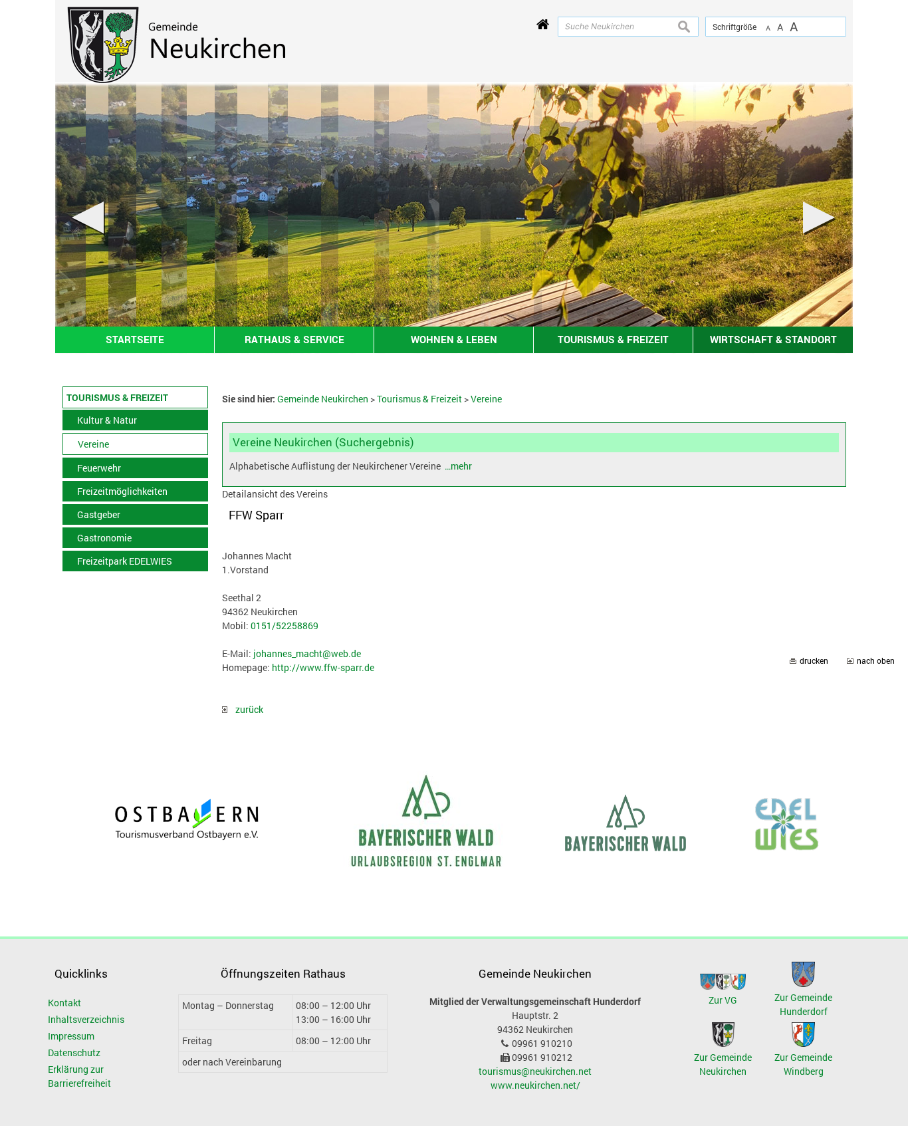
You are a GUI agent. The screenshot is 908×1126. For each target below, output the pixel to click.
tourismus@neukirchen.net (535, 1071)
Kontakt (64, 1002)
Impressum (71, 1036)
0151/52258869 (284, 625)
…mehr (458, 466)
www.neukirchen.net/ (535, 1085)
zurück (245, 709)
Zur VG (723, 1000)
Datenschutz (74, 1052)
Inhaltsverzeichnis (86, 1019)
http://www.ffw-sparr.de (323, 667)
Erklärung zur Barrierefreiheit (79, 1076)
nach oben (876, 661)
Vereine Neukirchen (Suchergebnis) (323, 442)
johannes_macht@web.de (307, 653)
